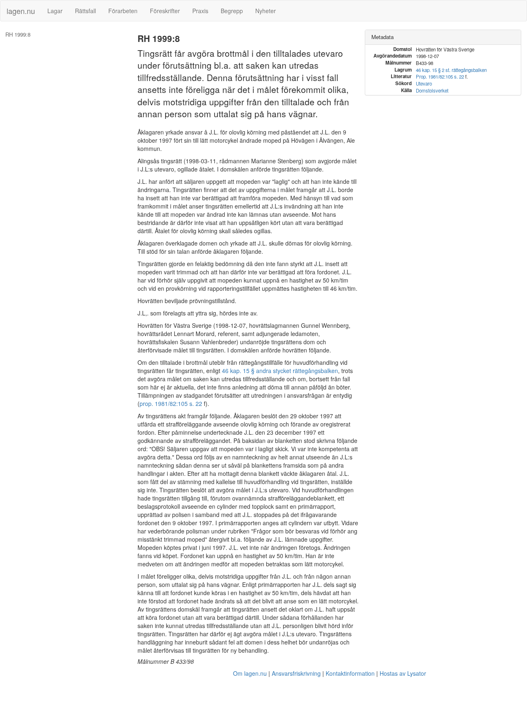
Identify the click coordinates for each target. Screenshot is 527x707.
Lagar (55, 11)
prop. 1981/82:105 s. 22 (171, 403)
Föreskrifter (165, 11)
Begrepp (232, 11)
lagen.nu (21, 10)
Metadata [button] (382, 37)
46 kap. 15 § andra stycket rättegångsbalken (280, 370)
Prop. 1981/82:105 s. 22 (440, 76)
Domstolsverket (432, 90)
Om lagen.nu (250, 673)
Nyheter (265, 11)
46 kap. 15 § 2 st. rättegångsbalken (451, 70)
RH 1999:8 (17, 34)
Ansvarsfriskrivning (296, 673)
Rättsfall (85, 11)
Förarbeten (123, 11)
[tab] (443, 37)
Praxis (200, 11)
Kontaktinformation (350, 673)
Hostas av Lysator (403, 673)
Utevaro (424, 83)
